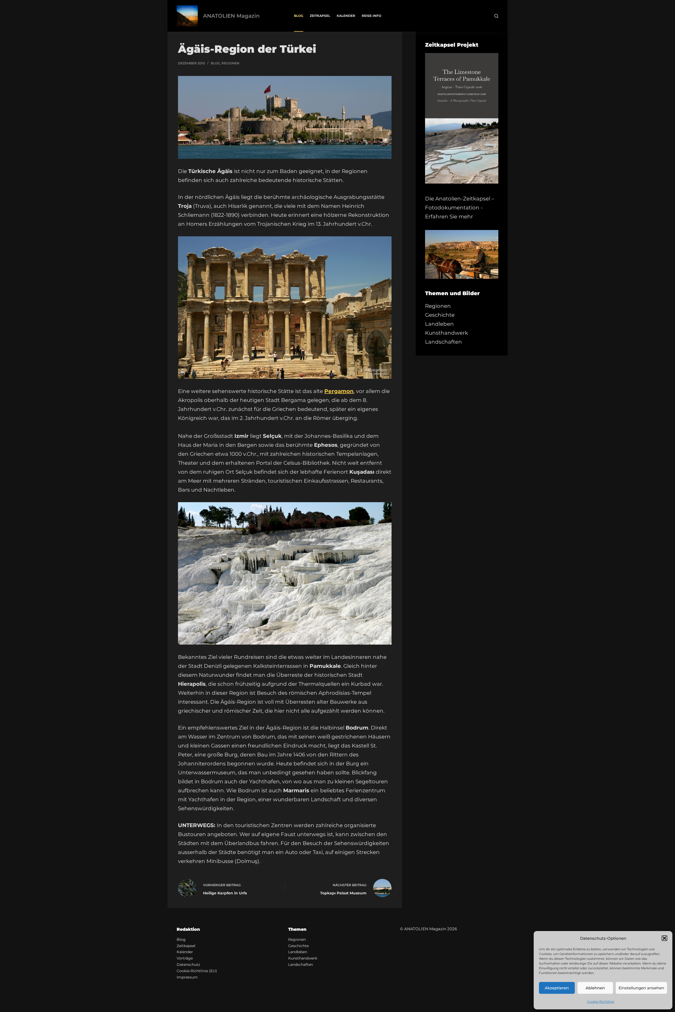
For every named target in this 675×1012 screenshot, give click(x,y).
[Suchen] (496, 16)
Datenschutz (188, 964)
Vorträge (185, 958)
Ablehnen (595, 987)
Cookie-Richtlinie (600, 1002)
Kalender (346, 16)
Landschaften (443, 342)
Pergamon (339, 391)
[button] (664, 938)
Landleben (439, 324)
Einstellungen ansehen (641, 987)
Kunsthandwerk (446, 333)
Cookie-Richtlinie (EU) (197, 970)
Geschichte (440, 315)
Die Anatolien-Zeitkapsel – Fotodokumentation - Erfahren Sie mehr (459, 207)
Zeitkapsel (320, 16)
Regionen (230, 63)
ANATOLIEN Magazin (231, 16)
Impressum (187, 977)
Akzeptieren (557, 987)
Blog (298, 16)
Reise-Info (371, 16)
